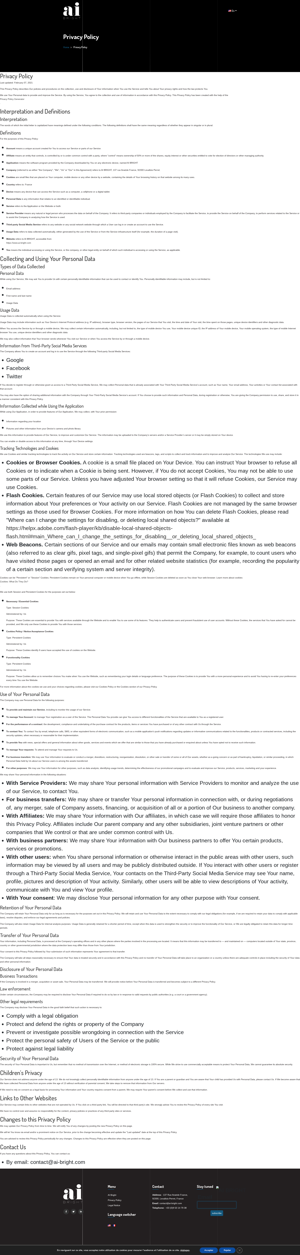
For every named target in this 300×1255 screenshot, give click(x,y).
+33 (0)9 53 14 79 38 (176, 1208)
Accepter (208, 1250)
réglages (184, 1250)
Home (66, 47)
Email (205, 1197)
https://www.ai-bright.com (18, 243)
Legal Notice (114, 1205)
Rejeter (227, 1250)
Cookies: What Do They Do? (14, 581)
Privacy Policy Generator (12, 99)
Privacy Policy (114, 1200)
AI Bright (112, 1195)
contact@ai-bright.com (171, 1203)
